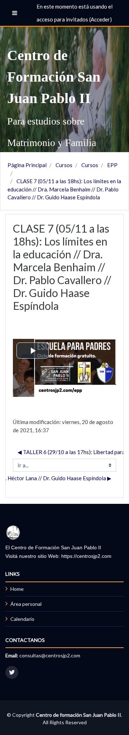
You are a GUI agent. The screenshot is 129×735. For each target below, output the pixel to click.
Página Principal (27, 165)
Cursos (64, 165)
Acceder (100, 19)
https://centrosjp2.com (86, 556)
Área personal (26, 604)
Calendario (22, 619)
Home (17, 589)
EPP (112, 165)
